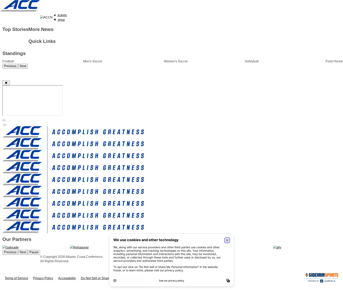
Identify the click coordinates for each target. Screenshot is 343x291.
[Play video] (4, 124)
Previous (10, 66)
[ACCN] (46, 17)
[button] (4, 120)
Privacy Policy (43, 278)
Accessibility (67, 278)
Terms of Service (16, 278)
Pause (34, 252)
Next (23, 66)
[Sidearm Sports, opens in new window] (321, 278)
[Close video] (6, 82)
